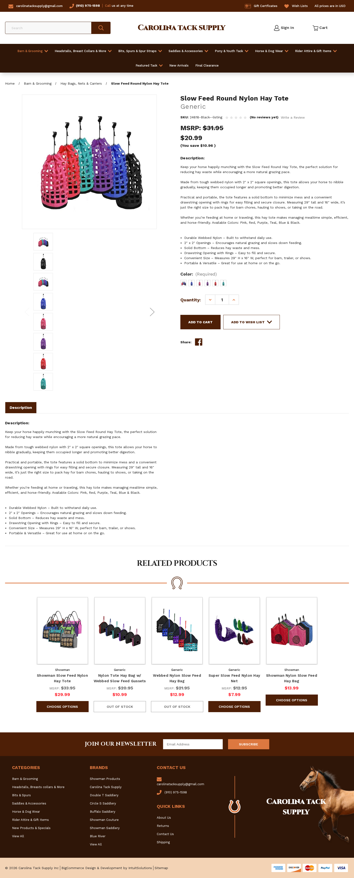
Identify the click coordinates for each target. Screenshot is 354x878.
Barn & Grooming (30, 51)
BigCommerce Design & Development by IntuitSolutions (106, 868)
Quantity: (190, 299)
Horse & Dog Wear (269, 51)
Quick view (62, 631)
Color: (198, 274)
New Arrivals (179, 65)
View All (18, 836)
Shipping (163, 842)
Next (152, 311)
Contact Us (165, 834)
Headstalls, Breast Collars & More (80, 51)
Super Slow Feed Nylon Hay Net (234, 678)
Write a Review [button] (293, 117)
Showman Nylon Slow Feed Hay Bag (291, 678)
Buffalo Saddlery (102, 811)
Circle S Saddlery (103, 803)
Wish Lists (300, 6)
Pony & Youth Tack (229, 51)
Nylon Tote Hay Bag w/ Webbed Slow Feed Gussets (120, 678)
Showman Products (105, 779)
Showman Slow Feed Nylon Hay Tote (62, 678)
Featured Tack (146, 65)
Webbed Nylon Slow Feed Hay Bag (177, 678)
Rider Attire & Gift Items (313, 51)
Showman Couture (104, 820)
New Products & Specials (31, 828)
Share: (185, 342)
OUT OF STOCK (120, 707)
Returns (163, 826)
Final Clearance (207, 65)
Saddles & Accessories (186, 51)
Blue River (97, 836)
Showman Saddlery (105, 828)
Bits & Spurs (21, 795)
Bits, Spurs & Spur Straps (137, 51)
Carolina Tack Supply (106, 787)
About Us (164, 817)
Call (108, 5)
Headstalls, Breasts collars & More (38, 787)
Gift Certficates (265, 6)
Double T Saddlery (104, 795)
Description (21, 407)
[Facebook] (199, 342)
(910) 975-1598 (88, 5)
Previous (27, 311)
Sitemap (161, 868)
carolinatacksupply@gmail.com (39, 6)
